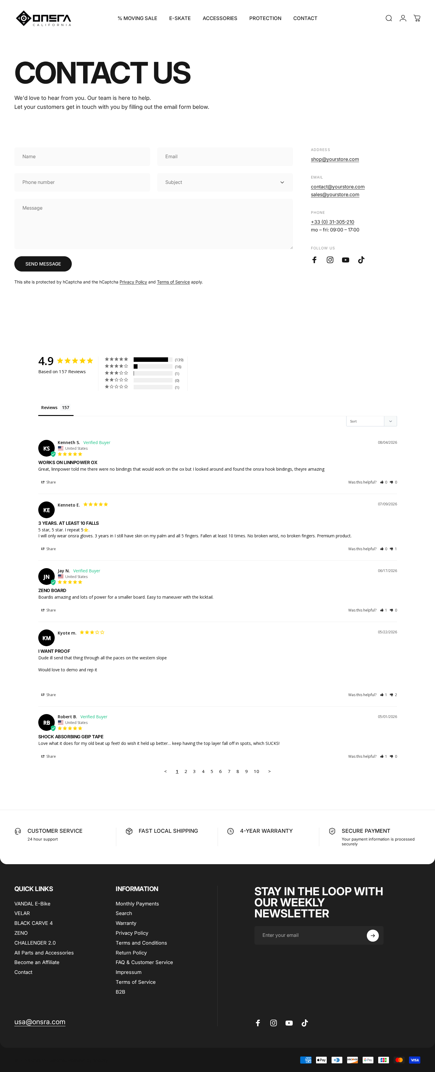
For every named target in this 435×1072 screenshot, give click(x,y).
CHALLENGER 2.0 (35, 943)
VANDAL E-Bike (32, 904)
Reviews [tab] (49, 407)
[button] (383, 482)
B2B (120, 992)
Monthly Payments (137, 904)
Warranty (126, 923)
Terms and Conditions (141, 943)
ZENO (21, 933)
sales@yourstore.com (335, 194)
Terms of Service (173, 281)
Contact (23, 972)
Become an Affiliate (36, 962)
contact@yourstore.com (338, 187)
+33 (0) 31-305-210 (332, 222)
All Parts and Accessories (44, 953)
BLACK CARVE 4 (33, 923)
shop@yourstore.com (335, 159)
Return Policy (131, 953)
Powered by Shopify (88, 1059)
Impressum (128, 972)
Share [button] (50, 482)
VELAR (22, 913)
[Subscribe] (373, 936)
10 (256, 771)
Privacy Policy (133, 281)
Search (124, 913)
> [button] (269, 771)
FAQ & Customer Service (144, 962)
